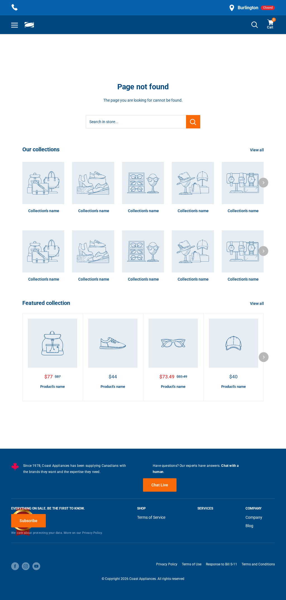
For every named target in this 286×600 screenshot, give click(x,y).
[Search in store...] (193, 121)
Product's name (52, 386)
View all (257, 150)
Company (254, 517)
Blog (249, 525)
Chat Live (159, 485)
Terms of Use (191, 564)
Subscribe (28, 520)
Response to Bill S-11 (221, 564)
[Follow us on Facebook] (15, 566)
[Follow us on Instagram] (26, 566)
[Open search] (254, 24)
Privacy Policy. (92, 533)
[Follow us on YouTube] (36, 566)
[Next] (263, 182)
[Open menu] (14, 24)
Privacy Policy (166, 564)
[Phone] (14, 7)
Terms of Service (151, 517)
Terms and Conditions (258, 564)
